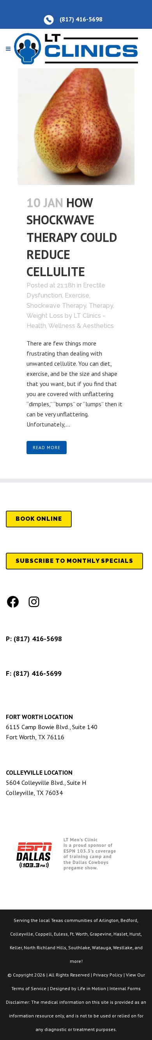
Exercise (77, 295)
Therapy (101, 305)
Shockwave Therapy (56, 305)
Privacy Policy (107, 975)
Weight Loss (45, 315)
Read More (46, 447)
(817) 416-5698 (38, 638)
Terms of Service (28, 988)
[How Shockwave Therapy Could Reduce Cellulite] (76, 126)
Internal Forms (125, 988)
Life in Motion (92, 988)
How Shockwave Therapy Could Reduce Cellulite (72, 237)
